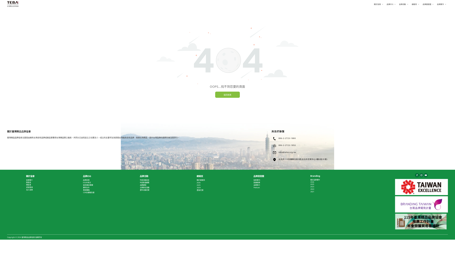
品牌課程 (143, 185)
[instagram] (421, 175)
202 (198, 182)
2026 (312, 182)
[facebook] (417, 175)
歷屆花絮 (200, 190)
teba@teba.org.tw (287, 152)
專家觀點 (86, 190)
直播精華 (256, 182)
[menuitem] (378, 4)
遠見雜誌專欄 (88, 185)
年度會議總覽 (144, 182)
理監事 (28, 185)
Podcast (257, 187)
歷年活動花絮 (144, 190)
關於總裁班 (201, 180)
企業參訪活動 (144, 187)
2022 (312, 189)
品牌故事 (86, 180)
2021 (312, 191)
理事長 (28, 182)
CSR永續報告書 (88, 192)
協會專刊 (256, 180)
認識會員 (29, 187)
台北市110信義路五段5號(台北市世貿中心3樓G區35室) (303, 159)
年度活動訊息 (144, 180)
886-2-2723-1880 (287, 138)
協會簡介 (29, 180)
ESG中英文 (87, 182)
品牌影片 (257, 185)
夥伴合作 (86, 187)
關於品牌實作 (315, 180)
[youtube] (426, 175)
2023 (312, 186)
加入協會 (29, 190)
